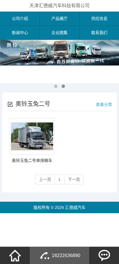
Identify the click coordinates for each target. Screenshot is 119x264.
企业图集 (59, 32)
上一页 (45, 179)
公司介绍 (20, 18)
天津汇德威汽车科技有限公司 (59, 5)
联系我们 (99, 32)
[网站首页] (15, 255)
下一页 (74, 179)
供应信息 (99, 18)
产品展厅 (59, 18)
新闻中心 (20, 32)
